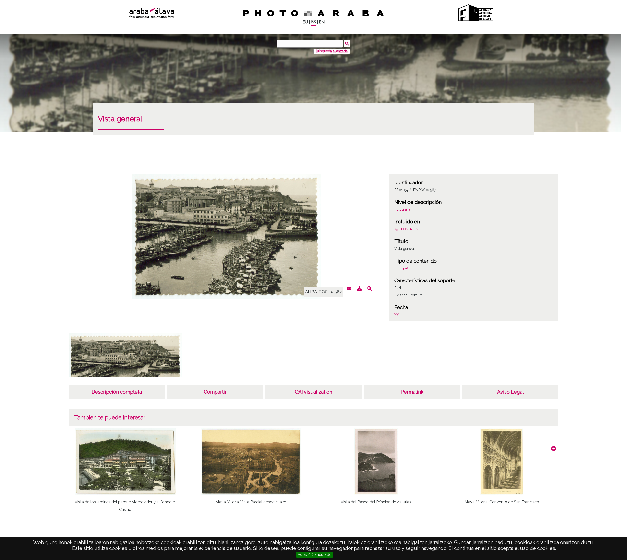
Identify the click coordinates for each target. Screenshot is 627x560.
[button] (553, 448)
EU (305, 22)
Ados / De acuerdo (315, 554)
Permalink (412, 392)
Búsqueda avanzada (332, 51)
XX (396, 315)
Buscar (347, 43)
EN (322, 22)
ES (313, 21)
